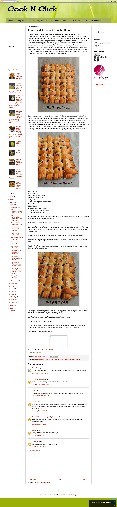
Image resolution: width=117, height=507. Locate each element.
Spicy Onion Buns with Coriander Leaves (19, 77)
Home (10, 20)
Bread (46, 359)
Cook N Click (32, 9)
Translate (100, 47)
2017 (11, 202)
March (13, 297)
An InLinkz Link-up (34, 352)
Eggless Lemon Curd (18, 143)
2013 (11, 311)
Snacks (78, 359)
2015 (11, 305)
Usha (33, 390)
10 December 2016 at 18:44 (40, 384)
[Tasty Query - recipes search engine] (99, 85)
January (13, 302)
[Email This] (51, 357)
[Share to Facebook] (56, 357)
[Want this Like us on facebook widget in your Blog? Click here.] (114, 505)
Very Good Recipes (102, 79)
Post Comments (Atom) (43, 482)
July (12, 289)
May (12, 294)
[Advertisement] (58, 465)
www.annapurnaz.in (38, 379)
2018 (11, 199)
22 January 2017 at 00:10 (39, 446)
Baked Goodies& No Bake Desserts (87, 20)
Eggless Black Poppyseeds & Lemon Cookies (16, 264)
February (14, 299)
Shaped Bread (71, 359)
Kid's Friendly (63, 359)
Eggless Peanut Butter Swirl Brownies (16, 252)
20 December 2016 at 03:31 (40, 395)
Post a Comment (35, 450)
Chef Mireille (36, 441)
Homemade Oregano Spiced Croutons (16, 229)
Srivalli (34, 430)
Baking (42, 359)
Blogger (75, 495)
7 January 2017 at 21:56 (39, 411)
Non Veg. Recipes (39, 20)
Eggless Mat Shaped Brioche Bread (16, 258)
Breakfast (51, 359)
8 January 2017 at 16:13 (39, 424)
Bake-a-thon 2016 (46, 350)
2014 (11, 308)
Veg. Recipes (22, 20)
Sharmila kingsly (37, 368)
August (13, 286)
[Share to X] (54, 357)
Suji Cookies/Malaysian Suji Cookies (16, 211)
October (13, 283)
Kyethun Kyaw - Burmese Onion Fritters (19, 163)
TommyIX (62, 495)
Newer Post (32, 479)
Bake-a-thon (36, 359)
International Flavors (60, 20)
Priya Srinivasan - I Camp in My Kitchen (44, 417)
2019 (11, 197)
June (13, 291)
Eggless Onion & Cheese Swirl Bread (18, 185)
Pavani (34, 402)
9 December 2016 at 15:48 (40, 373)
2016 (11, 205)
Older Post (85, 479)
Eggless (57, 359)
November (14, 281)
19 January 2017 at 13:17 (39, 435)
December (14, 207)
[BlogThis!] (53, 357)
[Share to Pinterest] (57, 357)
